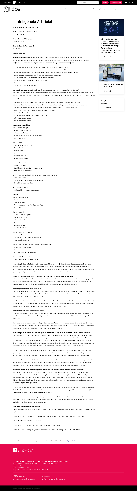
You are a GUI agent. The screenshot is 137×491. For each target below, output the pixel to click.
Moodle (105, 2)
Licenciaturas (29, 441)
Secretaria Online (116, 2)
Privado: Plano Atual (57, 441)
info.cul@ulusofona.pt (30, 479)
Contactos (131, 9)
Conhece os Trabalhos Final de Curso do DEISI (112, 85)
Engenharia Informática (42, 441)
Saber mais (107, 57)
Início (65, 9)
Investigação (91, 9)
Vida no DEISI (121, 9)
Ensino (83, 9)
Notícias (113, 9)
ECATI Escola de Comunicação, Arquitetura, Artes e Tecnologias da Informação (40, 461)
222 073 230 (47, 479)
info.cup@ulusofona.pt (59, 479)
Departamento (74, 9)
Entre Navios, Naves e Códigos (108, 102)
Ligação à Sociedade (103, 9)
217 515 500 (18, 479)
